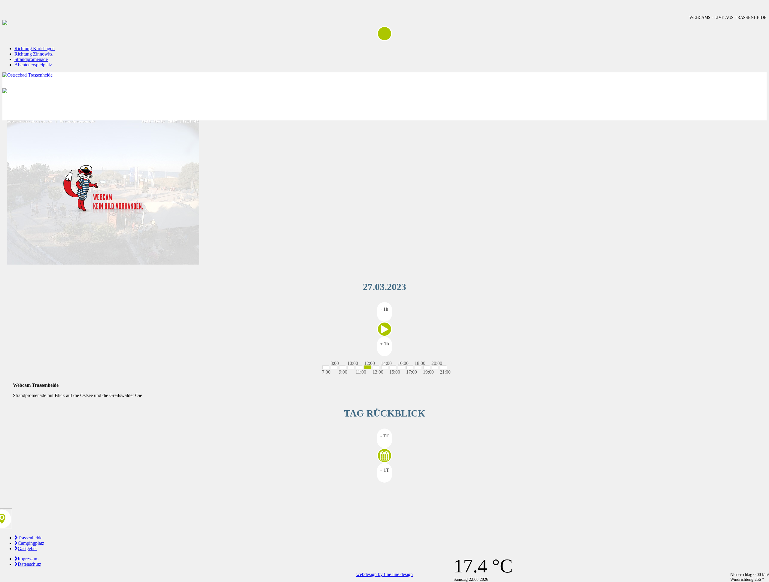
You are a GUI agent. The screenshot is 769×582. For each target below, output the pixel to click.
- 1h (384, 309)
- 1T (384, 435)
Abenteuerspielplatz (33, 64)
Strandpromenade (31, 59)
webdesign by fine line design (384, 574)
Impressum (28, 558)
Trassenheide (30, 537)
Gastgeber (27, 548)
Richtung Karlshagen (34, 48)
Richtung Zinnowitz (33, 53)
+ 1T (384, 470)
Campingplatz (31, 543)
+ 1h (384, 343)
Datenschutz (29, 564)
